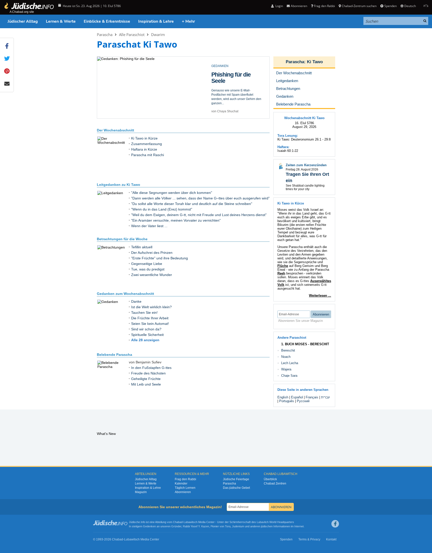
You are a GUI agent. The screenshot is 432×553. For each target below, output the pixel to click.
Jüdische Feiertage (236, 479)
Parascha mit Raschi (147, 155)
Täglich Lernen (185, 488)
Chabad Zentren (275, 483)
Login (279, 6)
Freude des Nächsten (148, 373)
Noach (286, 357)
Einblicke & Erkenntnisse (107, 21)
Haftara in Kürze (144, 149)
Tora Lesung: (287, 135)
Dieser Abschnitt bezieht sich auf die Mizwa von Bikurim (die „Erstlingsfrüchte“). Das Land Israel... (236, 95)
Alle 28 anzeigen (145, 340)
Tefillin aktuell (141, 247)
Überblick (270, 479)
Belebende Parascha (114, 355)
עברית (325, 397)
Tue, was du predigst (147, 269)
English (282, 397)
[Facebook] (335, 524)
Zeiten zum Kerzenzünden (306, 165)
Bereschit (288, 350)
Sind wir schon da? (146, 329)
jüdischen (267, 526)
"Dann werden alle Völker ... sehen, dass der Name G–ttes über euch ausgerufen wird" (200, 198)
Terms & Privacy (309, 539)
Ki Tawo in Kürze (144, 138)
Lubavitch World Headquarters (275, 522)
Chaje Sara (289, 375)
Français (312, 397)
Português (286, 401)
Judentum (238, 526)
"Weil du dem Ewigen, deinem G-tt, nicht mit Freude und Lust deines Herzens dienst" (199, 215)
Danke (136, 301)
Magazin (141, 492)
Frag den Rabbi (324, 6)
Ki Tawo (315, 61)
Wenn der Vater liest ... (149, 226)
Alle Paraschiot (132, 34)
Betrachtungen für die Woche (122, 239)
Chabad (178, 522)
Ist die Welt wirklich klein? (151, 307)
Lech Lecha (289, 363)
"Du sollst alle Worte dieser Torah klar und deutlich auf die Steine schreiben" (191, 204)
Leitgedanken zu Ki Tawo (118, 185)
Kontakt (331, 539)
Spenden (390, 6)
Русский (303, 401)
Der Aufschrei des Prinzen (151, 253)
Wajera (286, 369)
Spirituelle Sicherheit (147, 335)
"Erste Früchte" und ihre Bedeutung (159, 258)
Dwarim (158, 34)
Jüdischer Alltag (23, 21)
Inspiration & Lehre (156, 21)
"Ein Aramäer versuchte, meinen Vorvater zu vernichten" (176, 220)
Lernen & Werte (61, 21)
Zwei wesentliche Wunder (151, 275)
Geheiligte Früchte (146, 379)
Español (297, 397)
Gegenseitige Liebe (146, 264)
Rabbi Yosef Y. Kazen (196, 526)
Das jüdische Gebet (236, 488)
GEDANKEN (219, 66)
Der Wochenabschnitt (115, 130)
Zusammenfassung (146, 144)
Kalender (181, 483)
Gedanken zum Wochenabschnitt (125, 294)
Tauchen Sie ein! (144, 312)
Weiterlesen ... (320, 295)
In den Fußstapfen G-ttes (151, 368)
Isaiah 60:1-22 (287, 151)
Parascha (104, 34)
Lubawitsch (190, 522)
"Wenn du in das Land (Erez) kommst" (161, 209)
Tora (228, 526)
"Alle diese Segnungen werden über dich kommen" (171, 193)
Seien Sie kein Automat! (150, 324)
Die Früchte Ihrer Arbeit (149, 318)
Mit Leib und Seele (146, 384)
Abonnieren (183, 492)
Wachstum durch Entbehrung (233, 77)
